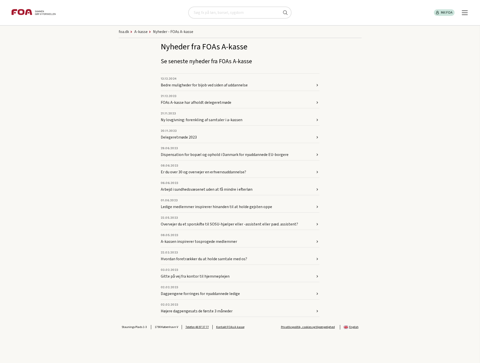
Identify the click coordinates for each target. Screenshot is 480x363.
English (354, 327)
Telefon (197, 327)
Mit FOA (447, 12)
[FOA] (33, 12)
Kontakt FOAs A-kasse (230, 327)
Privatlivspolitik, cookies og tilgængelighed (308, 327)
